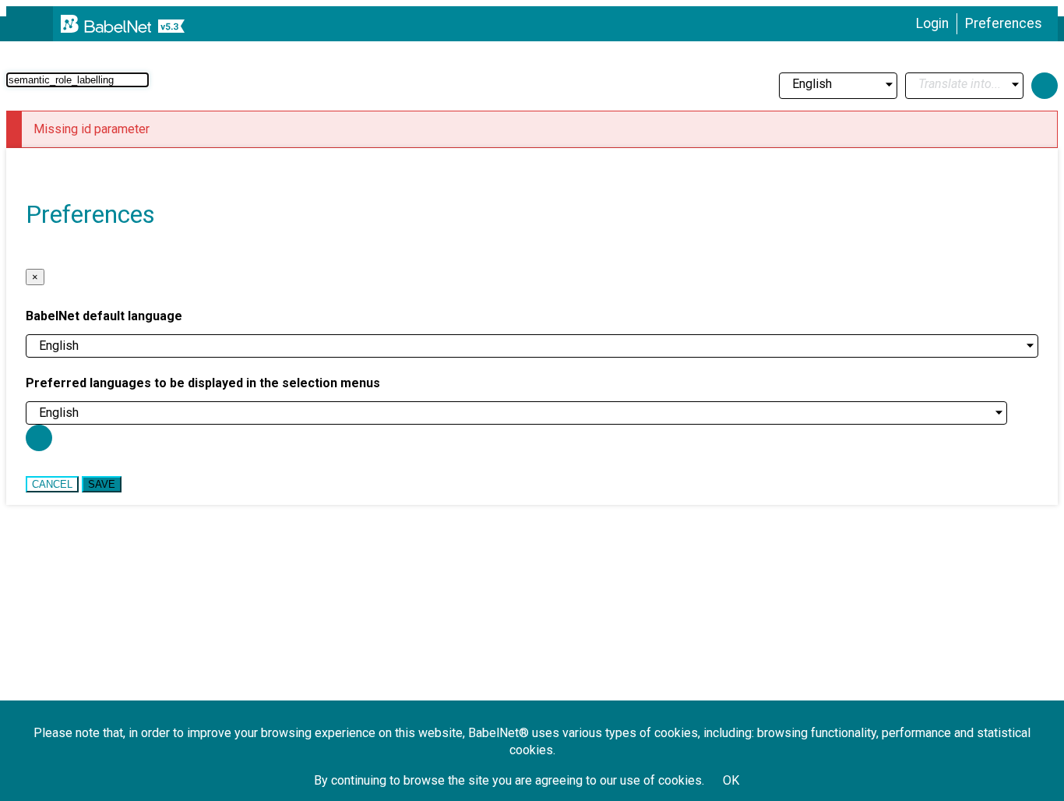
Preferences (1003, 23)
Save (101, 484)
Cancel (52, 484)
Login (932, 23)
